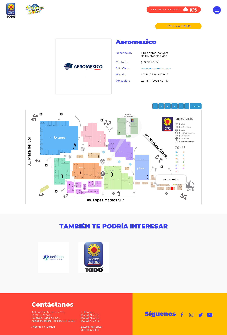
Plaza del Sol (10, 10)
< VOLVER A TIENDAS (178, 26)
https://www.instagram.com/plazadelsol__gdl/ (191, 315)
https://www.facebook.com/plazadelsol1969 (182, 315)
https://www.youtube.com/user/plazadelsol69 (210, 315)
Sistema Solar (34, 9)
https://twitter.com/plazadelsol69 (201, 315)
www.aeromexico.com (156, 68)
